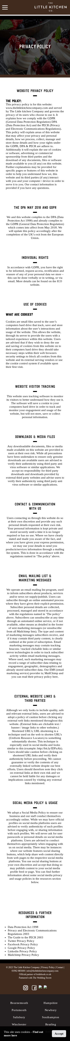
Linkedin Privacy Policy (22, 951)
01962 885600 (18, 970)
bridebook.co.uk (43, 974)
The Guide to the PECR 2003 (25, 937)
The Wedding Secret (42, 977)
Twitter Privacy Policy (21, 940)
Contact (59, 967)
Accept (59, 1033)
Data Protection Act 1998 (23, 927)
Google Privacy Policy (21, 947)
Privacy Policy (48, 967)
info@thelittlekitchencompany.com (42, 970)
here (55, 676)
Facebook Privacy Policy (23, 944)
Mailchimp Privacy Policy (23, 954)
